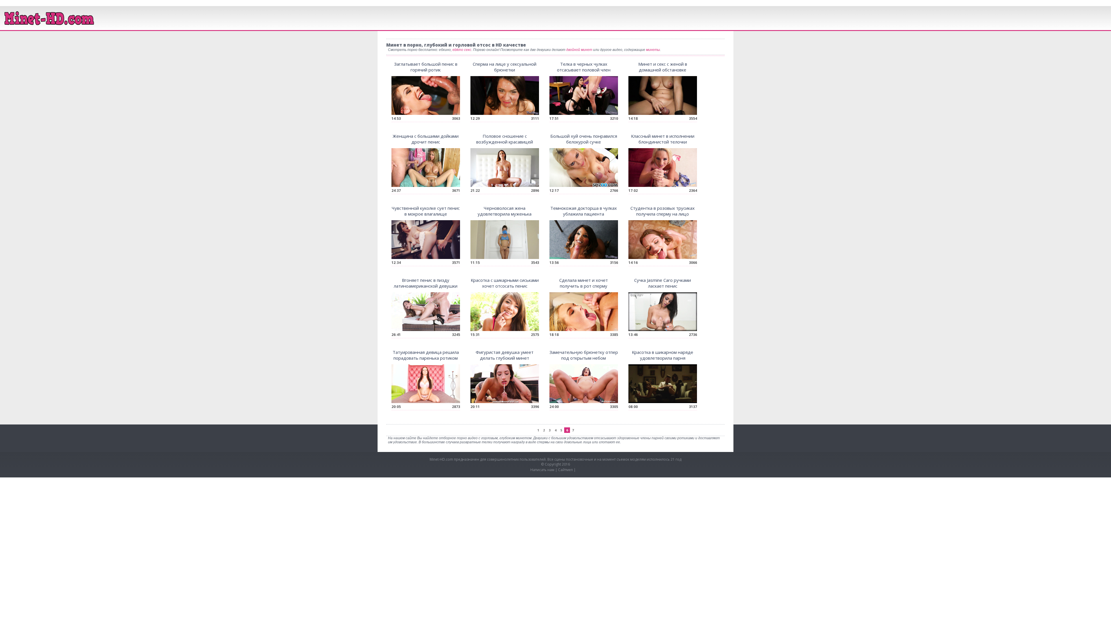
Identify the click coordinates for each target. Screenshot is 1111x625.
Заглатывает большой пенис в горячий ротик (425, 67)
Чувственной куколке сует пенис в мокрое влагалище (426, 211)
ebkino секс (462, 50)
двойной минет (579, 50)
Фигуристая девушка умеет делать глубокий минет (505, 355)
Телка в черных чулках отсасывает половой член (583, 67)
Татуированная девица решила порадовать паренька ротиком (426, 355)
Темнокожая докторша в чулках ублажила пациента (583, 211)
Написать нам (542, 469)
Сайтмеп (565, 469)
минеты (653, 50)
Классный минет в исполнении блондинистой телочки (662, 139)
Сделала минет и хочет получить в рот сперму (583, 283)
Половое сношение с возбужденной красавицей (504, 139)
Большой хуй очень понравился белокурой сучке (583, 139)
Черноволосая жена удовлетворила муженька (504, 211)
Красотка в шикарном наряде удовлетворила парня (662, 355)
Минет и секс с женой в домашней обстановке (662, 67)
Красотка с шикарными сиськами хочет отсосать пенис (505, 283)
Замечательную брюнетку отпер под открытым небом (583, 355)
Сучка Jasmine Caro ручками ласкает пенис (662, 283)
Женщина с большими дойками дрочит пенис (426, 139)
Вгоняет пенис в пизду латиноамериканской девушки (425, 283)
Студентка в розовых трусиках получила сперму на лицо (662, 211)
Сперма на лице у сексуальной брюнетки (504, 67)
